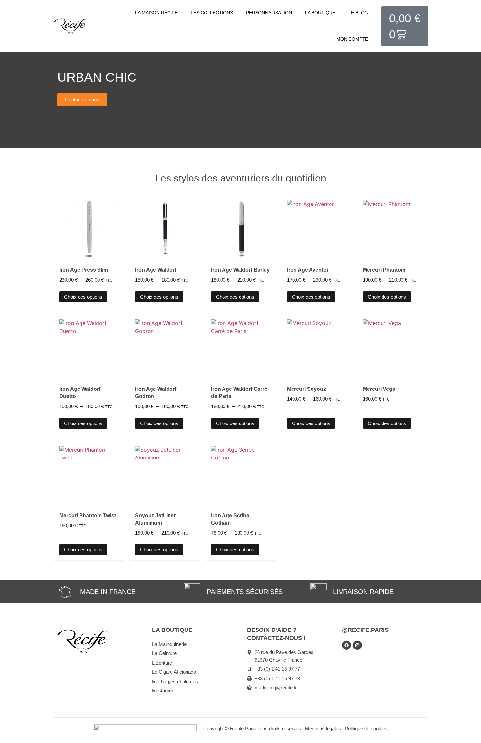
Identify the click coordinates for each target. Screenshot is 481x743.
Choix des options (83, 297)
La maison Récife (156, 12)
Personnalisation (269, 12)
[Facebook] (346, 645)
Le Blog (358, 12)
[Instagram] (357, 645)
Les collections (212, 12)
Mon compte (352, 39)
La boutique (320, 12)
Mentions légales (323, 728)
